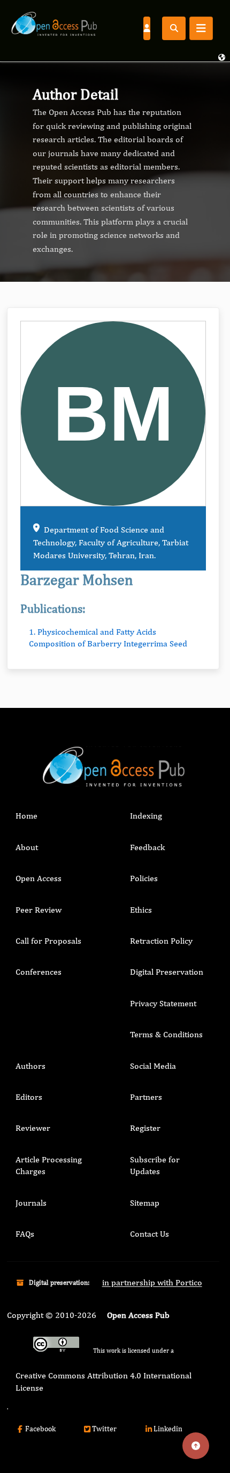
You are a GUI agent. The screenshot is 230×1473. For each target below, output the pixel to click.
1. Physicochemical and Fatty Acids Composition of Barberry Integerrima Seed (108, 638)
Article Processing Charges (49, 1165)
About (27, 847)
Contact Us (149, 1234)
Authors (30, 1066)
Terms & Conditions (166, 1034)
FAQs (25, 1234)
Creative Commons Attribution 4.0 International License (103, 1381)
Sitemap (144, 1203)
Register (145, 1128)
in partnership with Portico (152, 1282)
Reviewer (33, 1128)
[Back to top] (195, 1445)
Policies (144, 878)
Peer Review (39, 910)
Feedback (147, 847)
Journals (31, 1203)
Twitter (104, 1428)
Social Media (153, 1066)
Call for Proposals (48, 941)
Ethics (141, 910)
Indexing (146, 816)
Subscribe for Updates (155, 1165)
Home (26, 816)
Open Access (39, 878)
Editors (29, 1097)
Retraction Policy (161, 941)
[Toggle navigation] (201, 28)
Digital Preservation (166, 972)
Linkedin (168, 1428)
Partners (146, 1097)
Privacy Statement (163, 1003)
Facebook (40, 1428)
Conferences (39, 972)
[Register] (146, 28)
